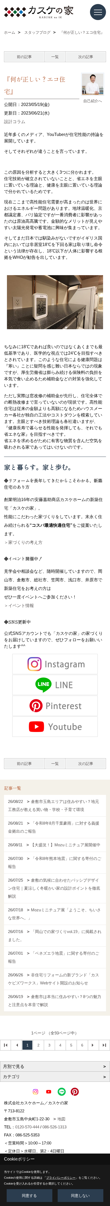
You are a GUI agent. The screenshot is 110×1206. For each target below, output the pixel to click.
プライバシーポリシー (61, 1177)
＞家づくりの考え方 (23, 542)
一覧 (55, 57)
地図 (61, 1119)
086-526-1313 (54, 1127)
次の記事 (85, 57)
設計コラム (14, 121)
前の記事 (24, 57)
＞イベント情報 (19, 605)
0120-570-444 (27, 1127)
